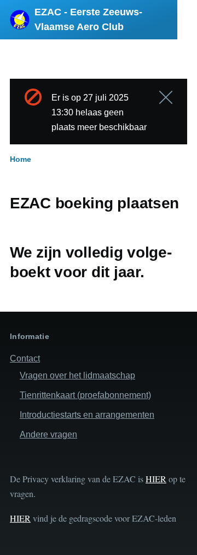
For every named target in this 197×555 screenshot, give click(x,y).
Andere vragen (48, 434)
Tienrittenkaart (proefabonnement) (85, 395)
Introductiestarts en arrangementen (87, 414)
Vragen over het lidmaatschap (77, 375)
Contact (25, 358)
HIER (156, 478)
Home (20, 159)
